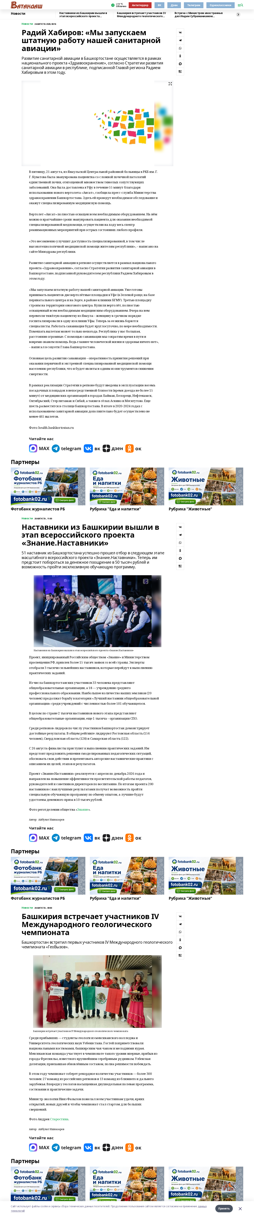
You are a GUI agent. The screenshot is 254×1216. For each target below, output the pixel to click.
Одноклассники (220, 5)
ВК (159, 5)
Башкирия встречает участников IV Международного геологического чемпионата (141, 15)
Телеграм (193, 5)
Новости (18, 14)
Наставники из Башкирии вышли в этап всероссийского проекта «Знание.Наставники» (83, 15)
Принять (224, 1208)
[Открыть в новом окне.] (39, 448)
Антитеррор (140, 5)
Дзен (174, 5)
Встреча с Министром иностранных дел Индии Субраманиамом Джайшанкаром (199, 15)
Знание (82, 809)
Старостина (59, 1119)
